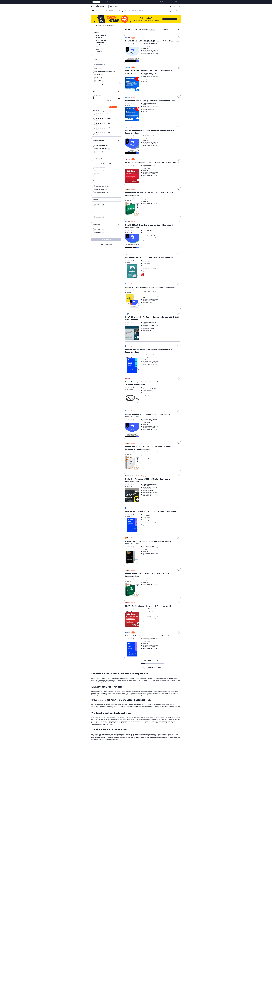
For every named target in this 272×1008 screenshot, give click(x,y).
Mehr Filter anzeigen (106, 244)
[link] (152, 49)
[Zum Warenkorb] (179, 6)
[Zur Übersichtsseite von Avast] (127, 189)
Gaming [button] (121, 11)
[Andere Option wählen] (178, 29)
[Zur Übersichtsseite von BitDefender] (127, 67)
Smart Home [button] (158, 11)
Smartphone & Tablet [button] (131, 11)
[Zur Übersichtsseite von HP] (127, 314)
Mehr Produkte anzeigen (154, 667)
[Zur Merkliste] (174, 6)
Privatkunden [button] (96, 1)
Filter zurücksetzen (111, 239)
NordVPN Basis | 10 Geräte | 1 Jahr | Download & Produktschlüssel (152, 41)
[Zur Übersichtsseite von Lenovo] (127, 378)
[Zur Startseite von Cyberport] (98, 6)
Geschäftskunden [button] (105, 1)
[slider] (93, 98)
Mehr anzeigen (111, 84)
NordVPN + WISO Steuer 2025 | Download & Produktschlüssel (150, 287)
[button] (142, 274)
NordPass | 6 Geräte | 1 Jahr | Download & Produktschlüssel (149, 257)
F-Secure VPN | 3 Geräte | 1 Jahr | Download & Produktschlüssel (150, 511)
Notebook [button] (104, 11)
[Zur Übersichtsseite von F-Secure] (127, 346)
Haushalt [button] (149, 11)
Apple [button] (97, 11)
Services (170, 1)
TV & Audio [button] (142, 11)
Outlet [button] (178, 11)
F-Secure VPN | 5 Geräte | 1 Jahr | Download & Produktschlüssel (150, 636)
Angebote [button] (171, 11)
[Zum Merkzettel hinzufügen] (178, 37)
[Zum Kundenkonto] (170, 6)
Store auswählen (107, 163)
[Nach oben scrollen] (143, 667)
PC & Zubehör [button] (113, 11)
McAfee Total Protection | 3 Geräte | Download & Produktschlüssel (152, 163)
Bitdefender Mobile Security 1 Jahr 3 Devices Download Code (150, 100)
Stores (163, 1)
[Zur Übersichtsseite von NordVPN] (127, 37)
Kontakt (177, 1)
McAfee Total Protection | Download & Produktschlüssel (148, 606)
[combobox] (170, 29)
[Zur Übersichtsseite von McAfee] (127, 159)
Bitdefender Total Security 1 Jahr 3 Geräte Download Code (149, 71)
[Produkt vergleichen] (138, 58)
